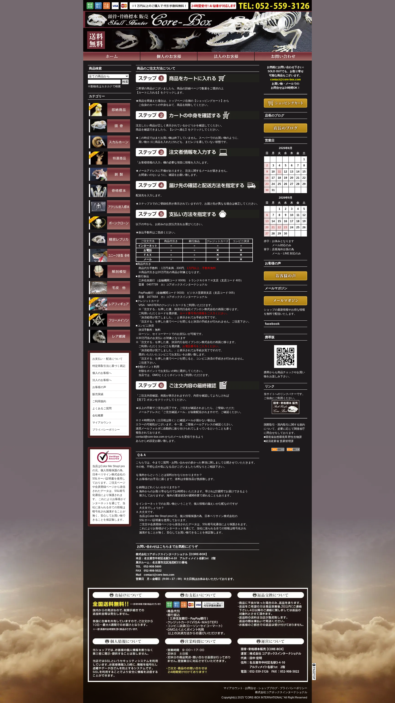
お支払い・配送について (107, 358)
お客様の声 (99, 387)
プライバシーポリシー (106, 429)
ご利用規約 (99, 401)
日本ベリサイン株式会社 (220, 516)
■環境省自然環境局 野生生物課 (283, 437)
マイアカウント (102, 422)
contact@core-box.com (150, 436)
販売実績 (97, 394)
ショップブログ (268, 688)
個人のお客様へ (102, 373)
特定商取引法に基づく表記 (108, 365)
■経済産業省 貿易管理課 (279, 441)
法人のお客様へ (102, 380)
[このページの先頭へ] (314, 668)
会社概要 (97, 415)
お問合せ (250, 688)
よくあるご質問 (102, 408)
